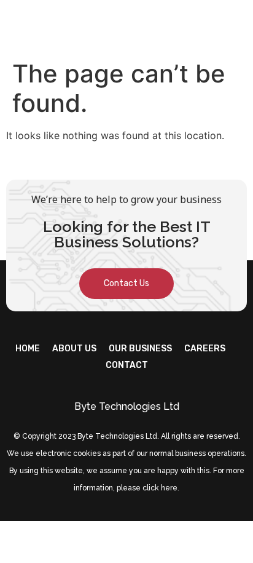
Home (27, 348)
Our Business (140, 348)
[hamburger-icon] (233, 27)
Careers (204, 348)
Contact (127, 365)
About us (74, 348)
